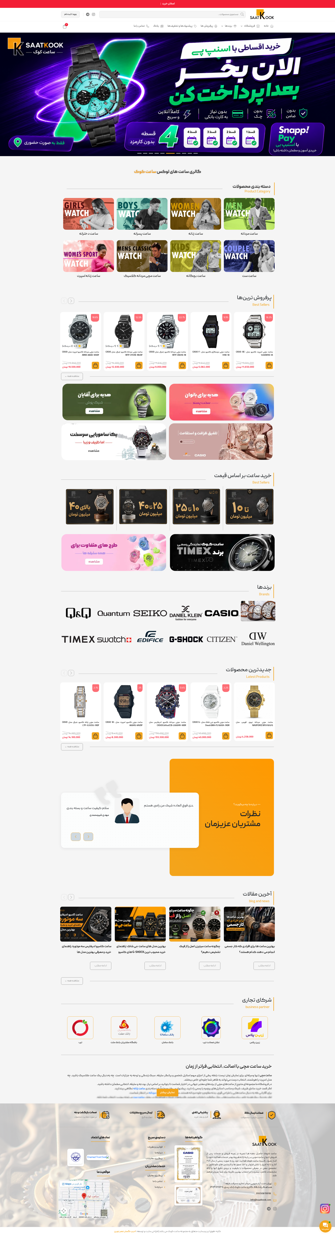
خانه (266, 26)
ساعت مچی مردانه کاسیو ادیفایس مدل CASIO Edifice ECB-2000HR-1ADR (167, 724)
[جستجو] (242, 14)
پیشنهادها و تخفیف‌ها (180, 26)
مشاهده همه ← (72, 376)
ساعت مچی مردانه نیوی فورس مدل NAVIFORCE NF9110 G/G (254, 724)
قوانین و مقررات (155, 1147)
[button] (330, 94)
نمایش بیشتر (167, 1093)
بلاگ (156, 26)
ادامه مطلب (264, 966)
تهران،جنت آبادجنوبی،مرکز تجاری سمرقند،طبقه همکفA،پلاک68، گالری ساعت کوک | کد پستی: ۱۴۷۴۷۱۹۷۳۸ (241, 1185)
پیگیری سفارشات (154, 1158)
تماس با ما (139, 26)
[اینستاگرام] (93, 14)
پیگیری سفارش (155, 1175)
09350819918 (263, 1193)
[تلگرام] (87, 14)
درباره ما (159, 1153)
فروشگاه (249, 26)
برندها (228, 26)
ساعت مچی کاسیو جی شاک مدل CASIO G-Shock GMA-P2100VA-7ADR (210, 724)
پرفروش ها (207, 26)
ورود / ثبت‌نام (70, 14)
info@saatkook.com (261, 1200)
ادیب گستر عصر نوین (125, 1231)
